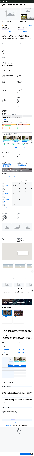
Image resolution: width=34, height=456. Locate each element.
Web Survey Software (19, 432)
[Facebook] (17, 344)
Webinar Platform (19, 433)
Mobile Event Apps (19, 430)
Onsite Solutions (3, 432)
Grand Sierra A (6, 185)
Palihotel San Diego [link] (6, 288)
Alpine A (5, 204)
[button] (10, 14)
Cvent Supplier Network (4, 428)
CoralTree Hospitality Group (18, 316)
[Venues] (32, 1)
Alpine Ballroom (6, 201)
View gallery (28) (30, 18)
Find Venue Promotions (3, 430)
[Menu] (1, 1)
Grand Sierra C (6, 193)
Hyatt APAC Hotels (5, 316)
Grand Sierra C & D (6, 199)
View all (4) (30, 25)
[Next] (33, 22)
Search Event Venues (3, 429)
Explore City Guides (3, 431)
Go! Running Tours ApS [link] (18, 288)
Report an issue (8, 425)
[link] (7, 285)
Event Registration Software (20, 429)
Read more (3, 72)
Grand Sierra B (6, 188)
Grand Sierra (6, 182)
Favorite (32, 5)
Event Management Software (20, 428)
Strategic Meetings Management (21, 431)
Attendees (3, 175)
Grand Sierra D (6, 196)
